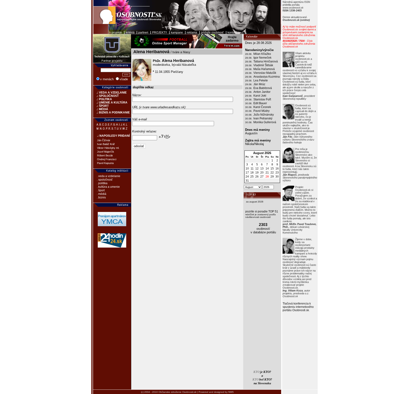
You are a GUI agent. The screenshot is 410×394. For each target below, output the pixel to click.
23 (277, 172)
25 (252, 176)
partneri (143, 32)
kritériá (130, 32)
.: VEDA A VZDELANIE (110, 92)
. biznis (101, 197)
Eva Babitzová (262, 88)
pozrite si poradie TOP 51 (261, 211)
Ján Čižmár (103, 140)
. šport (101, 190)
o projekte (115, 32)
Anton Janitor (261, 92)
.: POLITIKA (102, 99)
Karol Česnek (262, 107)
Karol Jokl (259, 95)
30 (277, 176)
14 (267, 168)
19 (257, 172)
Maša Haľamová (264, 69)
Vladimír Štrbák (263, 65)
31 (247, 180)
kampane (177, 32)
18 (252, 172)
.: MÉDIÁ (100, 109)
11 (252, 168)
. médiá (101, 194)
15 (272, 168)
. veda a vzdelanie (108, 176)
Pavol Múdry (261, 111)
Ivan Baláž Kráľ (106, 144)
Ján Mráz (259, 84)
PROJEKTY (159, 32)
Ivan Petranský (262, 118)
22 (272, 172)
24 (247, 176)
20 (262, 172)
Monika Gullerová (264, 122)
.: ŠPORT (101, 106)
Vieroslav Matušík (264, 73)
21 (267, 172)
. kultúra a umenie (108, 186)
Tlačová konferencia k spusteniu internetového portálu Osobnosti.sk (298, 307)
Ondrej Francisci (106, 159)
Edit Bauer (260, 103)
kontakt (232, 32)
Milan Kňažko (262, 54)
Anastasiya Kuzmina (266, 76)
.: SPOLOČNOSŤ (106, 96)
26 (257, 176)
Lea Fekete (260, 80)
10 (247, 168)
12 (257, 168)
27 (262, 176)
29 (272, 176)
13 (262, 168)
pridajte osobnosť (212, 32)
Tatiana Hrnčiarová (265, 61)
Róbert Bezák (105, 155)
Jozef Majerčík (105, 151)
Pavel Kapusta (105, 163)
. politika (102, 183)
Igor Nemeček (262, 57)
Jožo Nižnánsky (263, 114)
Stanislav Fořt (262, 99)
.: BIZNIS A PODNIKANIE (111, 112)
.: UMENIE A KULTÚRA (110, 102)
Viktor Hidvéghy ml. (108, 147)
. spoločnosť (105, 179)
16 (277, 168)
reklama (192, 32)
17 (247, 172)
